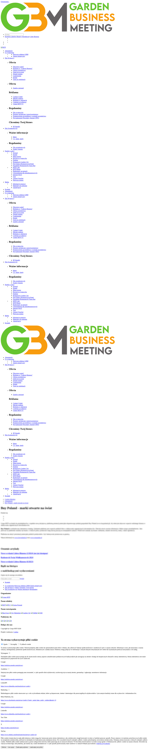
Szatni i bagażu (18, 149)
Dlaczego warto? (18, 67)
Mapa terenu (17, 156)
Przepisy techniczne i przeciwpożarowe (25, 114)
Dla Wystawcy (9, 58)
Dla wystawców (18, 112)
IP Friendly (16, 126)
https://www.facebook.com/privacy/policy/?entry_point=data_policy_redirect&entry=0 (28, 700)
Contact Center (18, 97)
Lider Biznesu (34, 36)
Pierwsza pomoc (18, 180)
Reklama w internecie (20, 100)
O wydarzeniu (9, 52)
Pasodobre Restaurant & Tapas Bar (24, 166)
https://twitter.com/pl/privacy (10, 728)
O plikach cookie (25, 644)
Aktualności (9, 51)
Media (7, 182)
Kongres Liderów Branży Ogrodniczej (17, 36)
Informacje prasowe (19, 184)
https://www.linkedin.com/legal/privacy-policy (15, 686)
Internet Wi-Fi (17, 175)
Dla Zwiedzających (11, 128)
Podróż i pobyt (9, 151)
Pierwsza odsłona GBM (20, 54)
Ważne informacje (23, 589)
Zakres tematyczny (19, 56)
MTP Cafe (16, 167)
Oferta (17, 587)
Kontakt (7, 189)
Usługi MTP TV (18, 104)
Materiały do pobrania (20, 186)
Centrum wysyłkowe (19, 102)
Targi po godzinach (19, 79)
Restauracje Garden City (21, 162)
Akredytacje (17, 187)
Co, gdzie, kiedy (18, 139)
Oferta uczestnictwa (19, 70)
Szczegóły (13, 644)
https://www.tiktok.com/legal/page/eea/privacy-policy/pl (18, 735)
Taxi (14, 176)
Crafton (15, 632)
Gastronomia (17, 76)
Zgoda (5, 644)
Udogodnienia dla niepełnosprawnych (25, 173)
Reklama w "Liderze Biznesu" (23, 68)
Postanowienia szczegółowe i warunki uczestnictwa (29, 116)
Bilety (15, 137)
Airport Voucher (18, 178)
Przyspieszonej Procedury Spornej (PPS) (26, 118)
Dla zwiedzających (19, 147)
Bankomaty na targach (20, 171)
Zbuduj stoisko (18, 74)
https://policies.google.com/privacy (12, 665)
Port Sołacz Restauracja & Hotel (23, 164)
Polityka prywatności (103, 743)
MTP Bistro (16, 169)
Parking (15, 160)
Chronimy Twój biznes (26, 587)
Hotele (15, 78)
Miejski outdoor (18, 98)
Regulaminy (34, 589)
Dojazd (15, 153)
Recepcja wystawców (20, 158)
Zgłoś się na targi (18, 72)
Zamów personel (18, 88)
